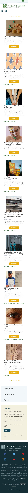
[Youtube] (14, 460)
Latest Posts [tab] (8, 389)
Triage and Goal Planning (13, 37)
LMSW (22, 303)
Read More (14, 46)
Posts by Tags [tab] (9, 394)
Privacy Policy (17, 489)
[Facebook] (5, 455)
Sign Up (7, 430)
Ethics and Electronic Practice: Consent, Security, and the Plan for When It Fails (13, 215)
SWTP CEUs (23, 483)
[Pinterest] (23, 455)
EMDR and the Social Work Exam (13, 326)
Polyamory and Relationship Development (14, 106)
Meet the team (22, 478)
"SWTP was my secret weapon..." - (11, 289)
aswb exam (6, 84)
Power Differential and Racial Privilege (12, 70)
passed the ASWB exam (9, 303)
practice (13, 84)
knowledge (14, 339)
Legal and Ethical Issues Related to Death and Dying (13, 253)
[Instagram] (5, 460)
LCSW (18, 303)
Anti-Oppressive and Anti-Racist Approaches (13, 177)
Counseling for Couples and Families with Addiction (13, 143)
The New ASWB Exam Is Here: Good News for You (12, 361)
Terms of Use (10, 489)
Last (19, 16)
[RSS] (23, 460)
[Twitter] (14, 455)
